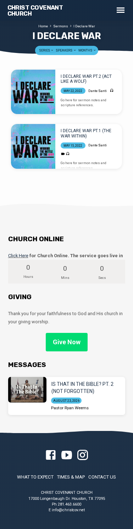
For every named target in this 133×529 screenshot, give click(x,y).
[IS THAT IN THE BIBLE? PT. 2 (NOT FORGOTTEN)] (27, 390)
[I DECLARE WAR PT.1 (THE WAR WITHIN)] (33, 146)
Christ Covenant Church (35, 10)
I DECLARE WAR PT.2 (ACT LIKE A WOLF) (86, 79)
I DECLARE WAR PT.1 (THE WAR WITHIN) (86, 133)
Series (45, 50)
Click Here (18, 255)
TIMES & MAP (71, 477)
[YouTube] (66, 455)
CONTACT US (102, 477)
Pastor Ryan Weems (70, 407)
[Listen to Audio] (112, 90)
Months (85, 50)
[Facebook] (50, 455)
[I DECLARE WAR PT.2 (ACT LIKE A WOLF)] (33, 92)
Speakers (64, 50)
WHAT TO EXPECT (35, 477)
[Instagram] (82, 455)
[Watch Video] (63, 154)
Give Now (67, 342)
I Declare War (84, 26)
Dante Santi (97, 91)
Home (43, 26)
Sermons (60, 26)
